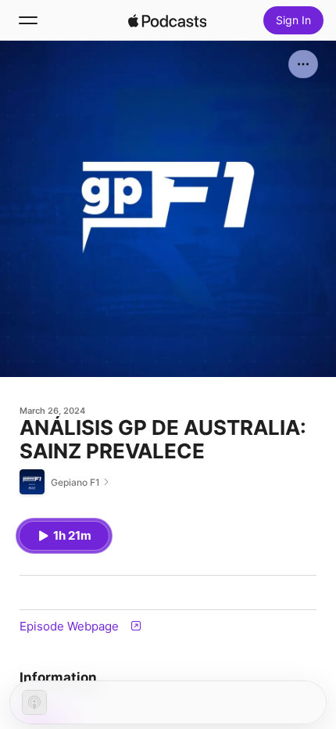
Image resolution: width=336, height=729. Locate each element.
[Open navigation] (28, 20)
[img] (167, 20)
